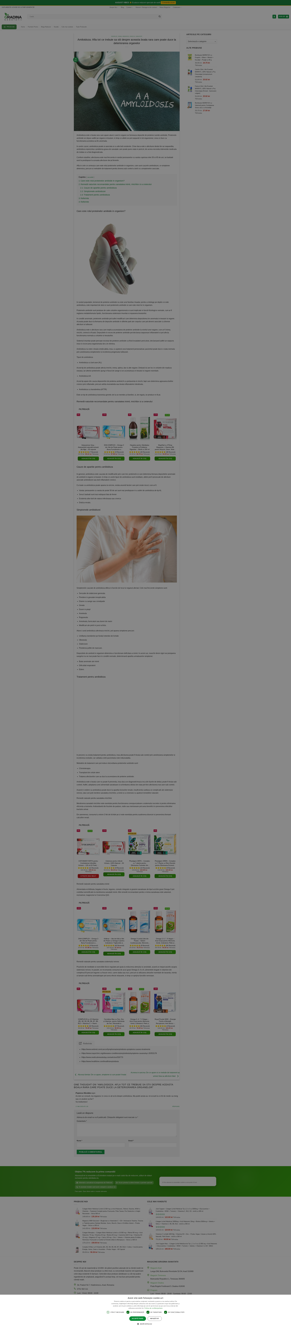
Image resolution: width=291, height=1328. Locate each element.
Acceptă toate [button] (137, 1318)
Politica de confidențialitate (153, 1308)
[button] (145, 1324)
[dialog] (145, 1311)
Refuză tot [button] (154, 1318)
